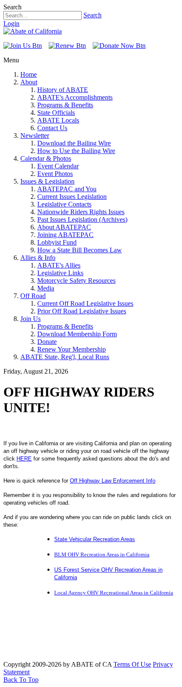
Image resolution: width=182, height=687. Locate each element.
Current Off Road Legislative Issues (85, 303)
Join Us (30, 318)
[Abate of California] (32, 31)
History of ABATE (62, 89)
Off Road (33, 295)
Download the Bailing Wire (74, 143)
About (28, 82)
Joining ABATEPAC (65, 234)
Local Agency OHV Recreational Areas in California (113, 592)
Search (92, 15)
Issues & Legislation (47, 181)
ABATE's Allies (58, 265)
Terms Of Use (132, 664)
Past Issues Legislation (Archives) (82, 219)
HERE (24, 458)
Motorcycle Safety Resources (76, 280)
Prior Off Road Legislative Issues (81, 311)
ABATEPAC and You (67, 189)
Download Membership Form (77, 334)
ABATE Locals (58, 120)
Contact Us (52, 127)
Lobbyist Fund (57, 242)
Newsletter (34, 135)
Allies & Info (37, 257)
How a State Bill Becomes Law (79, 250)
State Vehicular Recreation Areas (94, 539)
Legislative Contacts (64, 204)
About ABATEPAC (64, 227)
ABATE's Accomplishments (75, 97)
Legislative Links (60, 272)
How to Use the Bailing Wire (76, 150)
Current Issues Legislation (72, 196)
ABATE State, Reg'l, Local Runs (64, 356)
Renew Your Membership (71, 349)
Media (45, 288)
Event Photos (55, 173)
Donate (47, 341)
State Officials (56, 112)
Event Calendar (58, 166)
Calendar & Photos (45, 158)
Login (11, 23)
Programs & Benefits (65, 105)
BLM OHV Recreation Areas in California (101, 554)
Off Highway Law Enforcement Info (112, 481)
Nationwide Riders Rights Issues (80, 211)
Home (28, 74)
